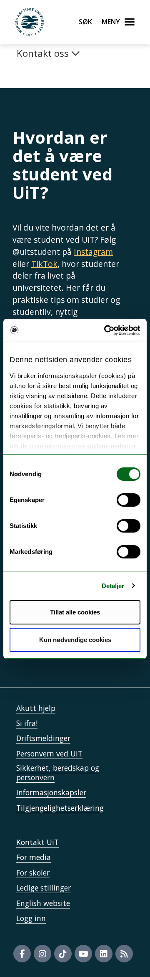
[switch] (128, 500)
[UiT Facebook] (22, 953)
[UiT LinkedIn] (103, 953)
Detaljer (113, 585)
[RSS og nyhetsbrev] (124, 953)
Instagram (93, 251)
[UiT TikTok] (63, 953)
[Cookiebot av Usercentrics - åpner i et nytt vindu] (105, 330)
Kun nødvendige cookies (75, 639)
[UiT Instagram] (42, 953)
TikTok (44, 263)
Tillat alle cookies (75, 612)
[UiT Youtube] (83, 953)
